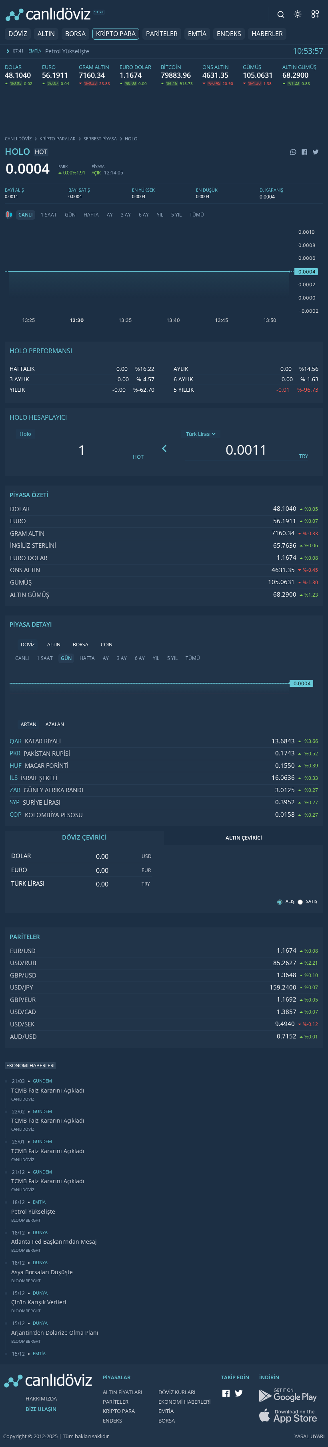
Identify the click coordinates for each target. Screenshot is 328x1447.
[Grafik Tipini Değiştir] (9, 215)
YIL (160, 215)
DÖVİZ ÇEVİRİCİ (84, 837)
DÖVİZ (17, 34)
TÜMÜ (197, 215)
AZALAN (55, 724)
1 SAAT (49, 215)
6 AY (144, 215)
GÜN (70, 215)
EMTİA (197, 34)
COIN (106, 645)
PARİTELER (162, 34)
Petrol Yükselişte (67, 51)
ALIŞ (290, 901)
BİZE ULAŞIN (41, 1409)
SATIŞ (311, 901)
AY (110, 215)
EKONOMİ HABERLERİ (184, 1402)
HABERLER (267, 34)
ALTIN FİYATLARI (122, 1392)
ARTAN (28, 724)
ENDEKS (229, 34)
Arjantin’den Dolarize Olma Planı (54, 1333)
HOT (138, 457)
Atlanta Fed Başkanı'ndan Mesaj (54, 1242)
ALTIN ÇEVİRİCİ (244, 838)
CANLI (25, 215)
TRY (303, 456)
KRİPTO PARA (116, 34)
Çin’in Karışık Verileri (38, 1302)
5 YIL (176, 215)
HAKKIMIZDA (41, 1399)
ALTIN (46, 34)
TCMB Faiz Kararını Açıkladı (47, 1090)
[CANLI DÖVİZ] (48, 14)
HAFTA (91, 215)
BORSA (75, 34)
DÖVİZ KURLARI (177, 1392)
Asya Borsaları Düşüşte (42, 1272)
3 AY (126, 215)
